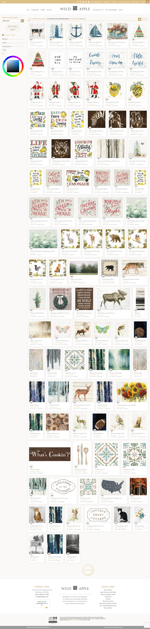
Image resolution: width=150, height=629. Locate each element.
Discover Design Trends (108, 594)
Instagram (80, 1)
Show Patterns (10, 35)
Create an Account (124, 2)
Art (28, 10)
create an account (74, 19)
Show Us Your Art (108, 601)
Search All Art (108, 590)
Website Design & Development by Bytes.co (38, 627)
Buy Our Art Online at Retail (107, 603)
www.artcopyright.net (75, 619)
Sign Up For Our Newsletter (42, 603)
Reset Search (13, 26)
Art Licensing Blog (96, 2)
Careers (108, 599)
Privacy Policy (108, 608)
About (121, 10)
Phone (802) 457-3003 (42, 594)
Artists (49, 10)
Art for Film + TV (98, 10)
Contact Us (108, 596)
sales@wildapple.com (42, 596)
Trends (42, 10)
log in (84, 19)
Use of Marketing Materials (108, 605)
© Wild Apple (4, 3)
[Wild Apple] (75, 8)
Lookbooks (35, 10)
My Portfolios (135, 2)
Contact (114, 2)
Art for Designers (111, 10)
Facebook (77, 1)
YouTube (88, 1)
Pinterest (83, 1)
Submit (12, 29)
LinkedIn (86, 1)
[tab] (13, 39)
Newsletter (106, 2)
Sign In (143, 2)
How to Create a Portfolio (108, 592)
